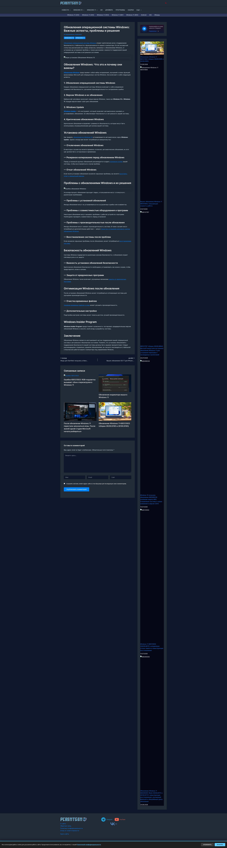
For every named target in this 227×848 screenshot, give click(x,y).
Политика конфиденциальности (71, 828)
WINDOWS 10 (77, 10)
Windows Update (70, 111)
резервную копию (116, 161)
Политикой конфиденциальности (89, 844)
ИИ (101, 10)
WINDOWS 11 (91, 10)
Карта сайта (64, 834)
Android (143, 15)
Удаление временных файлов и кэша (77, 305)
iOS (150, 15)
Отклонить (207, 844)
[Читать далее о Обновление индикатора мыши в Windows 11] (115, 383)
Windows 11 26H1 (117, 15)
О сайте (63, 824)
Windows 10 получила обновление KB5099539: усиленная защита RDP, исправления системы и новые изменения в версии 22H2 (151, 499)
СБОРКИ (131, 10)
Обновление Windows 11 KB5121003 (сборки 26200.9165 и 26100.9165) (152, 59)
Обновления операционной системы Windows (80, 43)
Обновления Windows (72, 72)
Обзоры (157, 15)
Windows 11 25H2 (103, 15)
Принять (220, 844)
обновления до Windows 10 (82, 137)
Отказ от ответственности (69, 831)
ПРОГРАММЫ (120, 10)
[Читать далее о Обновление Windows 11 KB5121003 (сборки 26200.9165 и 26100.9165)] (115, 411)
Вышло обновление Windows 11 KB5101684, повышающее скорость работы (151, 204)
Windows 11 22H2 (73, 15)
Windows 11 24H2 (88, 15)
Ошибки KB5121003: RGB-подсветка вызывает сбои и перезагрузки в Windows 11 (79, 382)
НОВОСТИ (65, 10)
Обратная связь (65, 826)
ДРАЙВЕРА (109, 10)
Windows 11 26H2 (132, 15)
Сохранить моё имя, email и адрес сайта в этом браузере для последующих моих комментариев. (96, 483)
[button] (166, 3)
